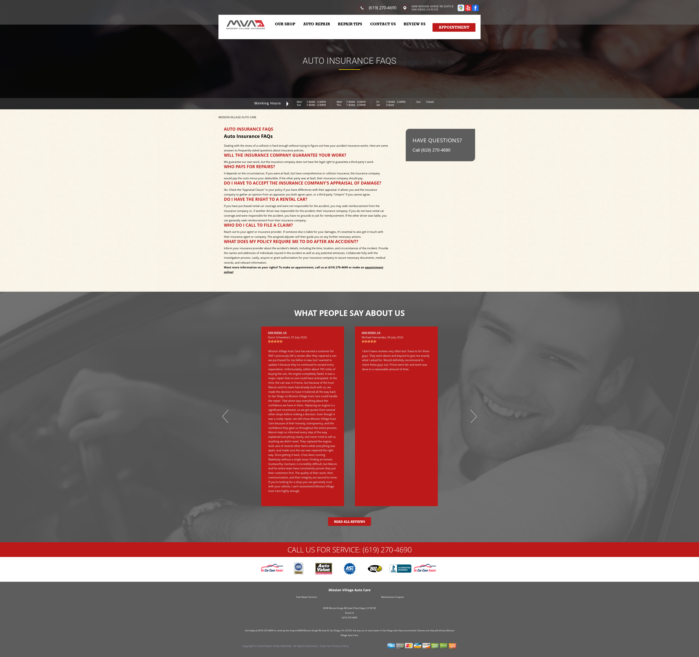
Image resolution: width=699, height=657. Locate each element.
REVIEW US (414, 24)
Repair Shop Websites (278, 646)
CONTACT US (383, 24)
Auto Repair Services (306, 597)
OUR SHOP (285, 24)
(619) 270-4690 (382, 8)
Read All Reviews (349, 522)
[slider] (275, 341)
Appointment (454, 27)
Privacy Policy (340, 646)
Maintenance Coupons (392, 597)
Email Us (349, 612)
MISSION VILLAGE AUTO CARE (237, 117)
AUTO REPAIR (316, 24)
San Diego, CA (277, 332)
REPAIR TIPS (350, 24)
